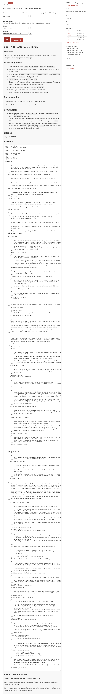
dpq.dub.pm (70, 68)
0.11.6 (68, 30)
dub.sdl (5, 31)
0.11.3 (68, 37)
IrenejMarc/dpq (73, 5)
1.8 (67, 61)
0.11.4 (68, 35)
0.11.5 (68, 33)
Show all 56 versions (73, 42)
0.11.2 (68, 39)
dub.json (6, 26)
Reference (16, 40)
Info (7, 39)
